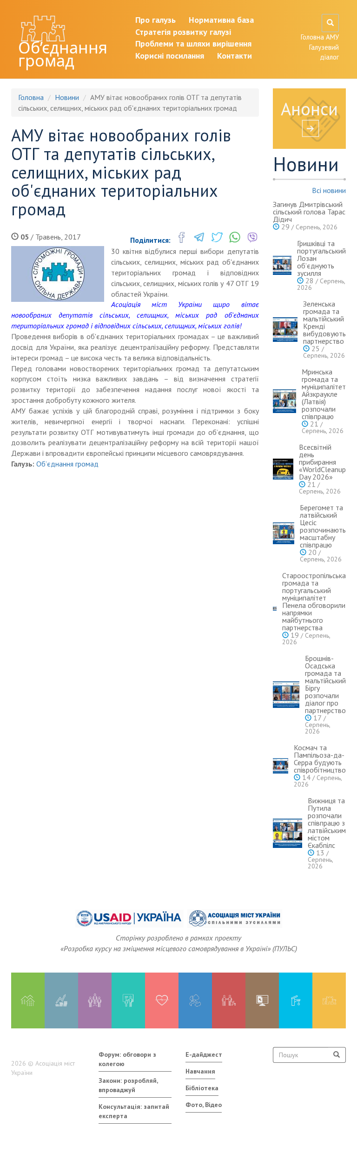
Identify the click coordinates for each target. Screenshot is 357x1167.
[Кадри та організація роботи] (95, 1000)
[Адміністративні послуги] (262, 1000)
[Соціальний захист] (228, 1000)
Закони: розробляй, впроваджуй (128, 1085)
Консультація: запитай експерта (134, 1111)
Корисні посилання (169, 55)
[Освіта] (128, 1000)
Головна (31, 97)
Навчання (200, 1071)
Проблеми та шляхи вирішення (193, 43)
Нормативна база (221, 19)
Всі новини (329, 190)
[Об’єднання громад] (329, 1000)
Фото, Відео (203, 1104)
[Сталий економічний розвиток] (195, 1000)
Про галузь (155, 19)
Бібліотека (201, 1088)
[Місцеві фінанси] (61, 1000)
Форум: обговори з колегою (127, 1059)
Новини (67, 97)
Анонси (309, 108)
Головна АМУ (320, 37)
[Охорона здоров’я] (161, 1000)
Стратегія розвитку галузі (183, 32)
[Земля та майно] (28, 1000)
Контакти (234, 55)
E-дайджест (203, 1054)
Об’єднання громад (62, 54)
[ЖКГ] (295, 1000)
